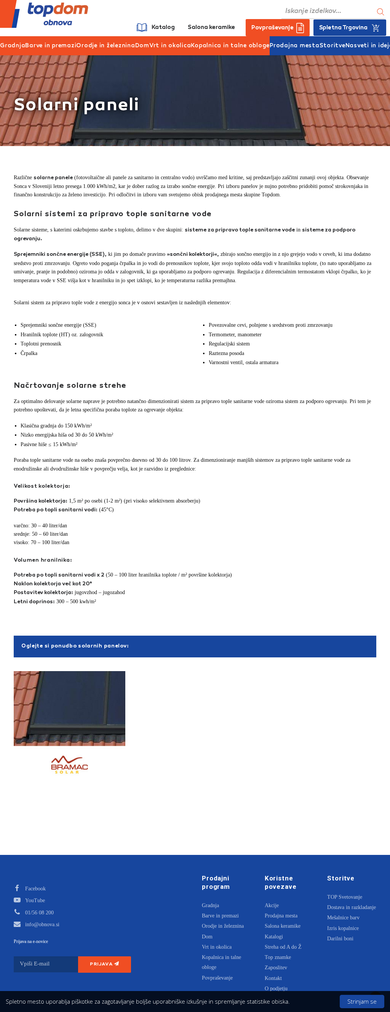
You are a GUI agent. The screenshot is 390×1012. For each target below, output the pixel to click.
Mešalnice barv (343, 917)
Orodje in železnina (105, 46)
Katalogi (274, 937)
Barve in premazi (50, 46)
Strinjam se (362, 1001)
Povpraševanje (217, 978)
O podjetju (276, 988)
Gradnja (12, 46)
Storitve (332, 46)
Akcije (272, 905)
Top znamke (278, 957)
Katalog (163, 28)
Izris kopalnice (343, 928)
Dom (142, 46)
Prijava (102, 964)
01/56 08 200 (39, 913)
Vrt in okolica (170, 46)
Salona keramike (211, 28)
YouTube (35, 900)
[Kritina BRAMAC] (69, 726)
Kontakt (273, 978)
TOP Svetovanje (344, 897)
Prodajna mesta (295, 46)
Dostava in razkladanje (351, 907)
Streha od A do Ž (283, 947)
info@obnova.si (42, 924)
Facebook (35, 889)
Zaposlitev (276, 967)
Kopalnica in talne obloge (230, 46)
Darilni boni (340, 938)
